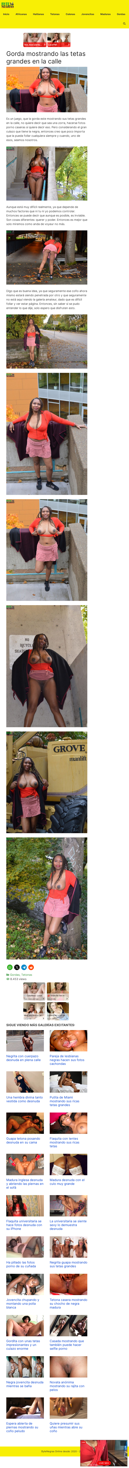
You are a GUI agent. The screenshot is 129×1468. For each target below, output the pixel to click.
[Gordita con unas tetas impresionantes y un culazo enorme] (25, 1334)
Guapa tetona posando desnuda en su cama (23, 1140)
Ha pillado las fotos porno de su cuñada (21, 1264)
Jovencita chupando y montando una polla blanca (22, 1303)
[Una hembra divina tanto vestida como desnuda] (25, 1090)
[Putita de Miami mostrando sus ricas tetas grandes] (68, 1090)
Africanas (21, 14)
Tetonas (54, 14)
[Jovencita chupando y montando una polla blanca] (25, 1293)
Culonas (70, 14)
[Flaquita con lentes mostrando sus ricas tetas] (68, 1131)
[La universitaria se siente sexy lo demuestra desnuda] (68, 1214)
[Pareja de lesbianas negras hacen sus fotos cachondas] (68, 1049)
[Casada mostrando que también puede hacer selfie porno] (68, 1334)
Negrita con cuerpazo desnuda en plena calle (23, 1058)
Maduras (105, 14)
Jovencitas (87, 14)
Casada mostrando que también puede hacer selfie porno (67, 1345)
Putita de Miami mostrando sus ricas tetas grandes (64, 1101)
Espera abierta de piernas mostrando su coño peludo (22, 1427)
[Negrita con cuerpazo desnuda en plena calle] (25, 1049)
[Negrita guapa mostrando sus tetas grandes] (68, 1255)
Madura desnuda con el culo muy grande (67, 1182)
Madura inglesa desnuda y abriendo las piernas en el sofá (25, 1183)
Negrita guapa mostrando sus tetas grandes (68, 1264)
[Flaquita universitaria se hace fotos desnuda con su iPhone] (25, 1214)
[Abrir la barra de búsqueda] (124, 23)
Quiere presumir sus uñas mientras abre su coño (66, 1427)
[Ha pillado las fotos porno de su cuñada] (25, 1255)
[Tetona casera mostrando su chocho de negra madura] (68, 1293)
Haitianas (38, 14)
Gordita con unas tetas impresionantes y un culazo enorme (23, 1345)
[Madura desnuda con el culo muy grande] (68, 1173)
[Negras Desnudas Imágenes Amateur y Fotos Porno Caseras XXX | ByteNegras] (8, 4)
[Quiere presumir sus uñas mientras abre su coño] (68, 1416)
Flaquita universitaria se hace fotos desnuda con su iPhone (24, 1225)
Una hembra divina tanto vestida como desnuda (24, 1099)
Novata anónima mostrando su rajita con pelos (67, 1386)
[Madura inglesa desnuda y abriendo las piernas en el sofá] (25, 1173)
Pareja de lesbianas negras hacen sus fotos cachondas (67, 1060)
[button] (10, 967)
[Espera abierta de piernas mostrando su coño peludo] (25, 1416)
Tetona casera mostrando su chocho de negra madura (68, 1303)
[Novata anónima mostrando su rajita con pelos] (68, 1375)
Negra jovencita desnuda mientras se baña (24, 1384)
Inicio (6, 14)
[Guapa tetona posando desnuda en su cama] (25, 1131)
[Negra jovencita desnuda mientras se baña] (25, 1375)
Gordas (121, 14)
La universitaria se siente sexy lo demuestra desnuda (68, 1225)
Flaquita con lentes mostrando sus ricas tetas (64, 1142)
